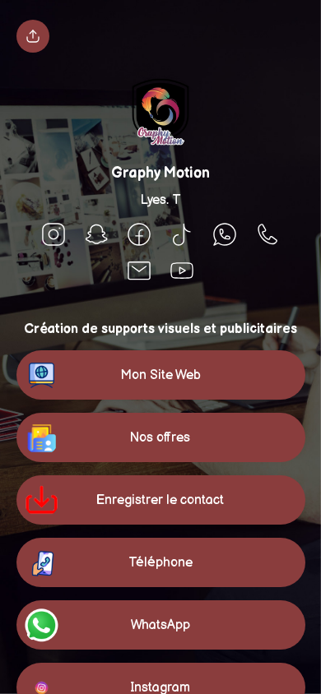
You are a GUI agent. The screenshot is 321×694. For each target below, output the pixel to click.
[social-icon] (53, 236)
